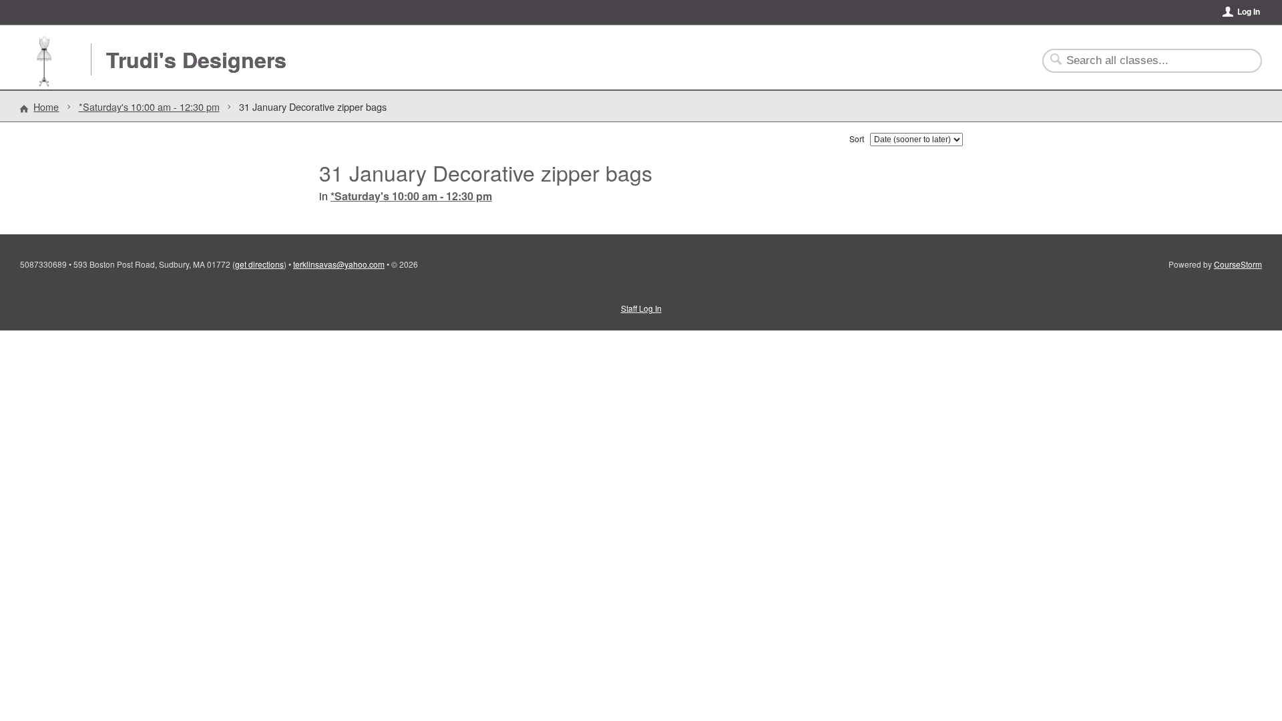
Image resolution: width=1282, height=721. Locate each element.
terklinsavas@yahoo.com (339, 264)
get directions (259, 264)
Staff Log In (641, 308)
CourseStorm (1238, 264)
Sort (856, 138)
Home (46, 106)
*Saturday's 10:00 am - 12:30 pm (149, 106)
